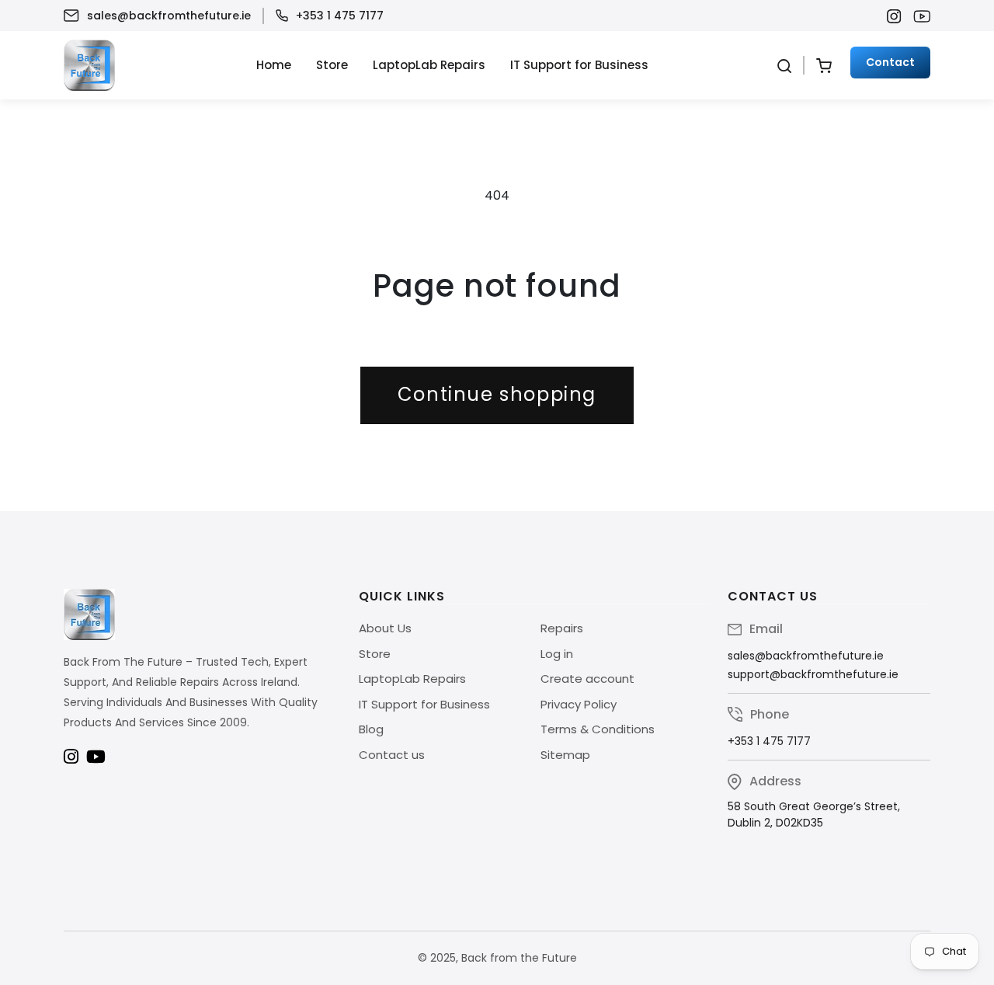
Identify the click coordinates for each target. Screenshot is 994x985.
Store (332, 65)
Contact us (392, 755)
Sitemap (565, 755)
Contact (890, 62)
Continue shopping (497, 394)
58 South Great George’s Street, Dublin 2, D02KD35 (814, 814)
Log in (556, 654)
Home (273, 65)
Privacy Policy (578, 704)
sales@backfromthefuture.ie (169, 15)
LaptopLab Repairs (429, 65)
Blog (371, 729)
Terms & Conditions (597, 729)
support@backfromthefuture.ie (813, 674)
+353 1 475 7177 (340, 15)
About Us (385, 628)
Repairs (561, 628)
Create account (587, 678)
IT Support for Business (579, 65)
